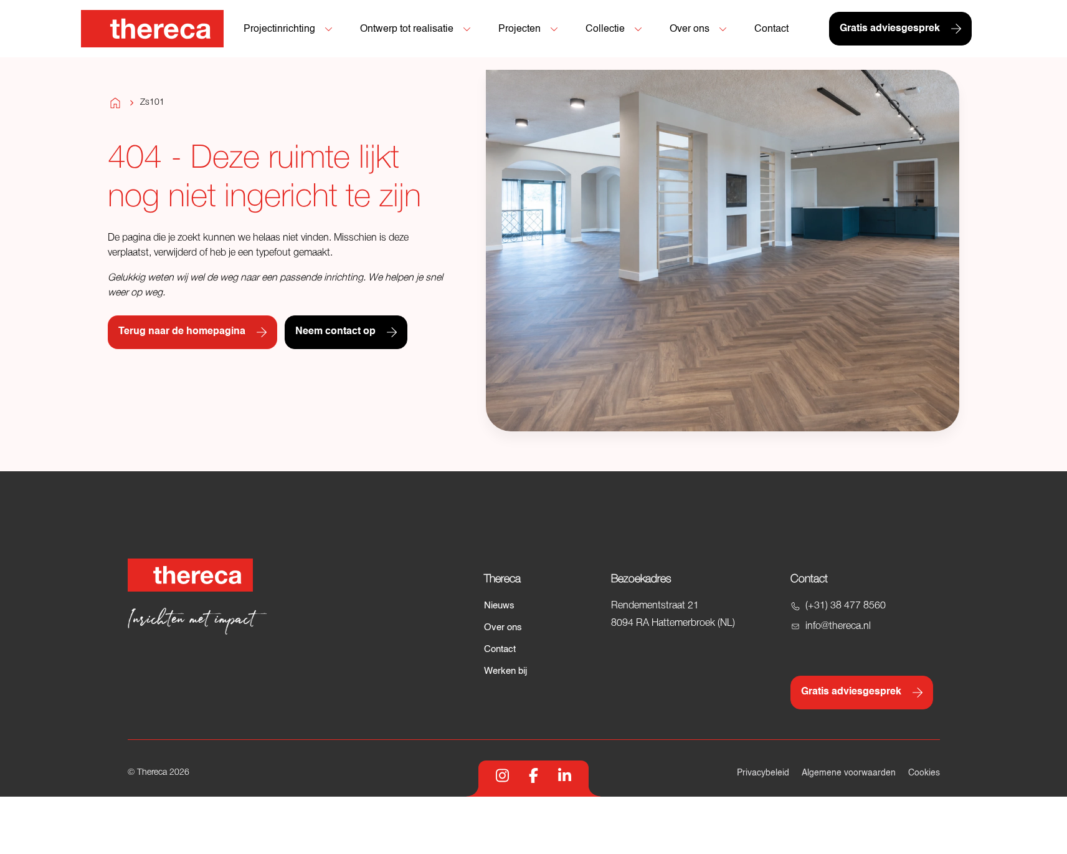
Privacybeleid (763, 773)
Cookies (924, 773)
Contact (500, 649)
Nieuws (499, 605)
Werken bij (505, 671)
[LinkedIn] (564, 775)
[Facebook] (533, 775)
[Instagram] (502, 775)
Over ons (503, 627)
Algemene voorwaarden (849, 773)
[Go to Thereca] (152, 28)
